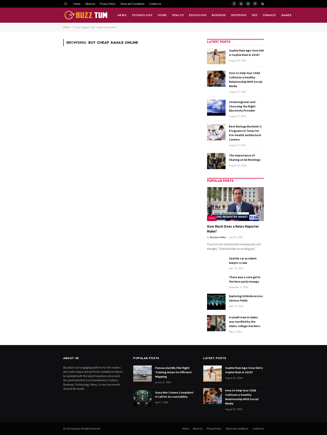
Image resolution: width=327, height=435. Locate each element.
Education (197, 15)
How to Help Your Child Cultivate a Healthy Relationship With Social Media (245, 79)
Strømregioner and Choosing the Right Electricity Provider (242, 106)
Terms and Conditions (132, 4)
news (122, 15)
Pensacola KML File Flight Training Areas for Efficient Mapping (173, 372)
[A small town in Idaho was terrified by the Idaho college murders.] (216, 323)
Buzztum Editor (218, 237)
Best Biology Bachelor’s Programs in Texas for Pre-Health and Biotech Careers (245, 132)
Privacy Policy (107, 4)
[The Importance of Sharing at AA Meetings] (216, 161)
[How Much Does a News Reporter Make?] (235, 204)
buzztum (76, 428)
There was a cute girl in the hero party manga (244, 279)
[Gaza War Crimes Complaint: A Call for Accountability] (142, 398)
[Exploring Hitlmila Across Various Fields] (216, 302)
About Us (90, 4)
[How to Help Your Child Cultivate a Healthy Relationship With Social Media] (216, 79)
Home (76, 4)
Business (219, 15)
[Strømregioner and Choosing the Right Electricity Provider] (216, 108)
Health (178, 15)
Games (286, 15)
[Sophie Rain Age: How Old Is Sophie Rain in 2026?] (216, 56)
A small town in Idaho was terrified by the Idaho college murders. (245, 321)
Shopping (239, 15)
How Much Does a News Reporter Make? (233, 229)
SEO (255, 15)
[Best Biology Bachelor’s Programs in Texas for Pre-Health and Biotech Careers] (216, 132)
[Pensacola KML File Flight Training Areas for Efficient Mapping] (142, 373)
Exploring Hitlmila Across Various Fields (246, 298)
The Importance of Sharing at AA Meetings (245, 157)
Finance (269, 15)
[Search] (262, 4)
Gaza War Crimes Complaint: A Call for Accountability (174, 394)
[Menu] (65, 3)
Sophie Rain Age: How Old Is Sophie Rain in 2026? (246, 52)
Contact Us (155, 4)
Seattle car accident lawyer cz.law (243, 260)
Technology (142, 15)
